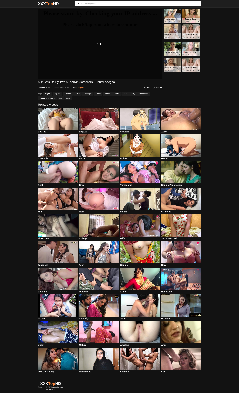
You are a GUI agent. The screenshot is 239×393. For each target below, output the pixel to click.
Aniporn (81, 87)
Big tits (48, 94)
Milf (60, 98)
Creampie (88, 94)
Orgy (133, 94)
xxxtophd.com (57, 387)
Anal (125, 94)
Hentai (116, 94)
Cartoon (68, 94)
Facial (98, 94)
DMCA (52, 390)
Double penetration (47, 98)
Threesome (143, 94)
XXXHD (48, 3)
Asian (77, 94)
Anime (107, 94)
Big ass (57, 94)
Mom (68, 98)
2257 (48, 390)
